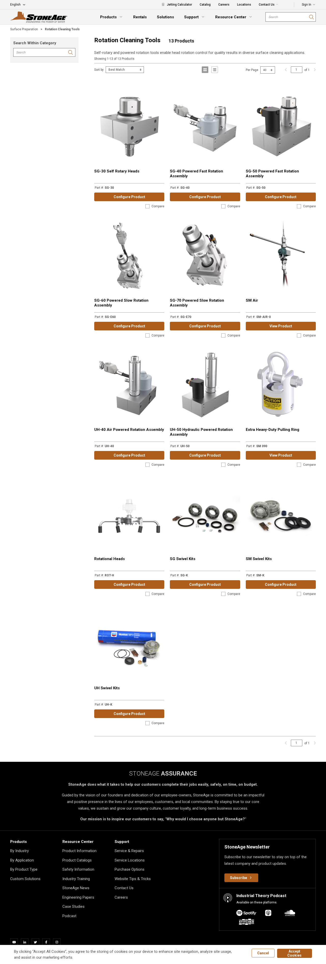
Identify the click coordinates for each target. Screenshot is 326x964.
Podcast (69, 916)
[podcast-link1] (268, 914)
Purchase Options (129, 869)
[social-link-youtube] (15, 942)
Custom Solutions (25, 879)
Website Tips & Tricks (133, 879)
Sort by (99, 69)
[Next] (313, 70)
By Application (22, 860)
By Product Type (23, 869)
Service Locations (130, 860)
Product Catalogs (77, 860)
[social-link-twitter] (37, 942)
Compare (158, 206)
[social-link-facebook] (47, 942)
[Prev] (286, 70)
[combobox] (290, 17)
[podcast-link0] (246, 914)
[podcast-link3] (246, 923)
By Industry (19, 851)
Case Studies (73, 906)
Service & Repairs (129, 851)
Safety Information (78, 869)
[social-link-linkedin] (26, 942)
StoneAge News (75, 888)
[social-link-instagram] (58, 942)
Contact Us (124, 888)
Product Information (79, 851)
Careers (121, 897)
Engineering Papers (78, 897)
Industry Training (76, 879)
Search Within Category (34, 43)
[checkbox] (147, 206)
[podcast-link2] (290, 914)
